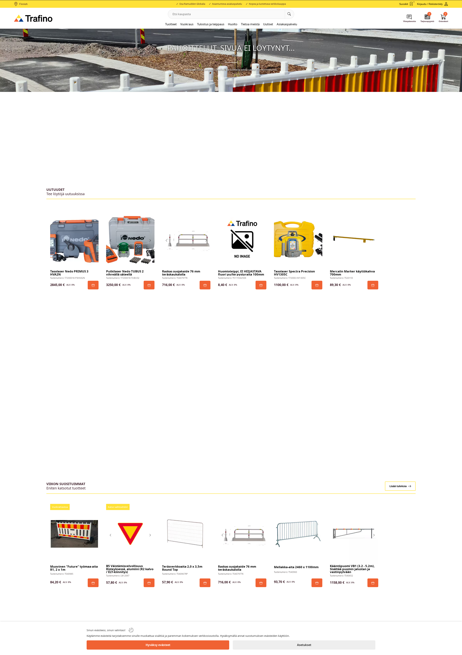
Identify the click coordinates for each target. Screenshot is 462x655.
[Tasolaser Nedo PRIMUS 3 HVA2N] (74, 239)
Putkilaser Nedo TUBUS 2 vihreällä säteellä (125, 273)
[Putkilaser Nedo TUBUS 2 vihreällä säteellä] (130, 239)
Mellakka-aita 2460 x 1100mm (296, 567)
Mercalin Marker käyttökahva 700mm (352, 273)
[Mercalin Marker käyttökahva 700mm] (354, 239)
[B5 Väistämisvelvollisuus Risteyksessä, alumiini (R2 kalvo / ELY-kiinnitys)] (130, 534)
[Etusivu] (226, 55)
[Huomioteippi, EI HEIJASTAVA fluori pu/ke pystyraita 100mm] (242, 239)
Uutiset (268, 24)
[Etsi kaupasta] (289, 14)
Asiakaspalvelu (287, 24)
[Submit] (93, 285)
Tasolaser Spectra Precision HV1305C (294, 273)
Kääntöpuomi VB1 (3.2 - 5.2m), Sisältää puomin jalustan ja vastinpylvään (352, 569)
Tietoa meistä (250, 24)
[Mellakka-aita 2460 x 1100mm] (298, 534)
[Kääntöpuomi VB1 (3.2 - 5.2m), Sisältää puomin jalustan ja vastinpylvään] (354, 534)
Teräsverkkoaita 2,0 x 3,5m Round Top (182, 568)
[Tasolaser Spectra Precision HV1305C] (298, 239)
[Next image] (94, 240)
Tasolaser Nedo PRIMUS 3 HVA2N (69, 273)
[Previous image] (54, 240)
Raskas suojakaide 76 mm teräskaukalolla (181, 273)
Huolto (232, 24)
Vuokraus (186, 24)
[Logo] (33, 18)
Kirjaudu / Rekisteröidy (430, 4)
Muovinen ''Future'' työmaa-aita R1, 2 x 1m (74, 568)
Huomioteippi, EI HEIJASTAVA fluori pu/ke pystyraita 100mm (241, 273)
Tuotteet (171, 24)
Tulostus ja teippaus (210, 24)
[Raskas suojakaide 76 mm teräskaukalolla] (186, 239)
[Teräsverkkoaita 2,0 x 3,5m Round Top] (186, 534)
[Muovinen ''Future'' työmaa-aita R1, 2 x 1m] (74, 534)
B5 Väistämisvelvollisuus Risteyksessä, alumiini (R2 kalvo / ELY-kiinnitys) (129, 569)
